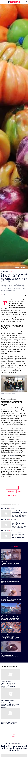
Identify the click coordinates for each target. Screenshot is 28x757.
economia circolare (12, 487)
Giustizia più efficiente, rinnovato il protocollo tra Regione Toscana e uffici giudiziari (9, 685)
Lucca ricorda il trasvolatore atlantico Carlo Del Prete (9, 722)
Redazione (4, 295)
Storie (2, 719)
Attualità (3, 681)
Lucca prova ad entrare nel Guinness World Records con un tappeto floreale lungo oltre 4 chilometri (19, 524)
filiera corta (11, 491)
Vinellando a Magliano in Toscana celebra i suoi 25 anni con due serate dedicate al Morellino (10, 705)
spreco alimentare (12, 495)
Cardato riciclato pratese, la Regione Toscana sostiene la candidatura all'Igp (18, 535)
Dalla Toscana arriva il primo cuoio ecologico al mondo (14, 748)
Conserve (12, 455)
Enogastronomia (5, 700)
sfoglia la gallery (20, 267)
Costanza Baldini (13, 519)
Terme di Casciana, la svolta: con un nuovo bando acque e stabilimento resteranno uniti (10, 618)
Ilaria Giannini (18, 743)
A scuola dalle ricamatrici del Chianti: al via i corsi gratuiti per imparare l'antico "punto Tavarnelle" (19, 513)
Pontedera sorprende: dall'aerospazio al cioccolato (10, 656)
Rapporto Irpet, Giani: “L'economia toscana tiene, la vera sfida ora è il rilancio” (10, 637)
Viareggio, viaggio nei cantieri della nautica (10, 582)
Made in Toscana (6, 272)
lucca (19, 491)
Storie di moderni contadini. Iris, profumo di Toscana (11, 599)
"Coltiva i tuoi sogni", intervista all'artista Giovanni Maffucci (10, 564)
